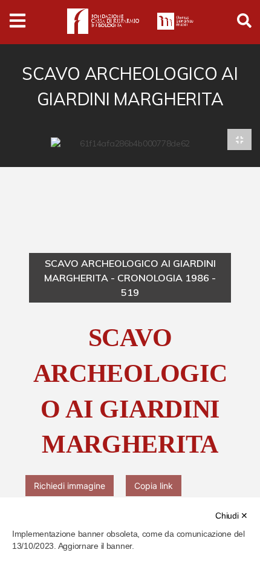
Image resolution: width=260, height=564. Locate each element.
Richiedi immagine (69, 485)
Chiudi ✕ (231, 515)
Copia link (153, 485)
